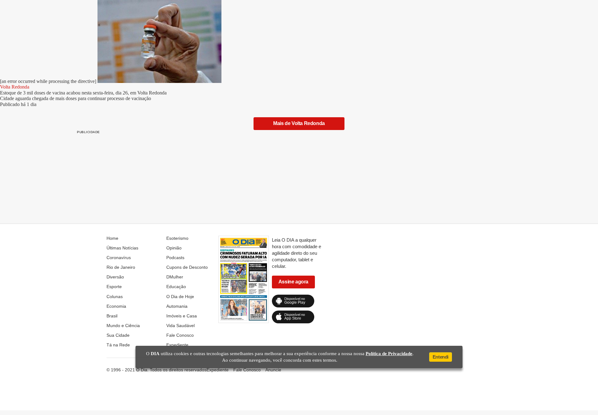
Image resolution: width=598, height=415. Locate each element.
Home (112, 238)
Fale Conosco (180, 335)
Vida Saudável (180, 325)
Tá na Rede (118, 344)
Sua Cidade (118, 335)
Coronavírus (119, 257)
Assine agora (293, 281)
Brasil (112, 315)
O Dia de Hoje (180, 296)
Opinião (174, 247)
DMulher (174, 276)
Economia (116, 306)
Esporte (114, 286)
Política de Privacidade (389, 353)
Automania (176, 306)
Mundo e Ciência (123, 325)
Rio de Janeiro (121, 267)
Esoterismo (177, 238)
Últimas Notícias (122, 247)
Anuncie (273, 369)
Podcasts (175, 257)
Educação (176, 286)
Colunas (115, 296)
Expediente (177, 344)
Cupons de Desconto (187, 267)
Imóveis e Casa (181, 315)
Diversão (115, 276)
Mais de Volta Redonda (299, 123)
